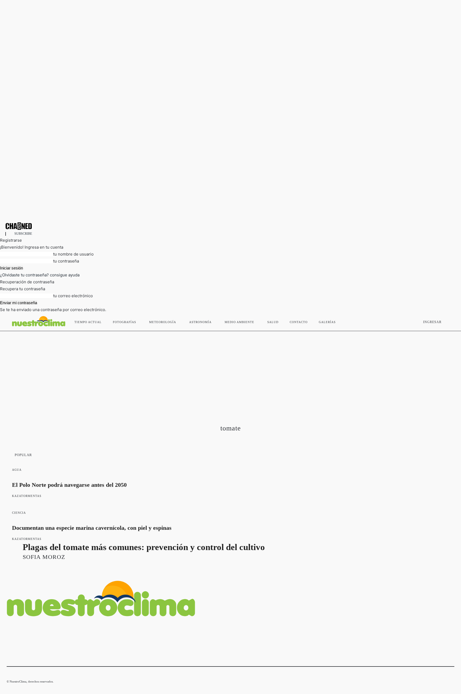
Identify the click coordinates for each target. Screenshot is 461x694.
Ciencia (19, 512)
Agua (17, 469)
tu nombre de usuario (73, 254)
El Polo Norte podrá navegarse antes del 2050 (69, 484)
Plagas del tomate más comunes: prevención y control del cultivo (144, 547)
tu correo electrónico (73, 295)
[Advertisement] (230, 371)
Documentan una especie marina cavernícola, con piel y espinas (92, 527)
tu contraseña (66, 261)
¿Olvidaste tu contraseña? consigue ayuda (40, 274)
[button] (448, 321)
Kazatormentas (26, 495)
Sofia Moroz (44, 557)
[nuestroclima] (230, 226)
